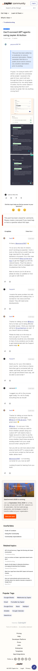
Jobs (19, 645)
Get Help (4, 13)
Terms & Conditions (11, 627)
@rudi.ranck (22, 420)
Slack (18, 606)
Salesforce (7, 615)
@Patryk (30, 321)
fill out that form (21, 328)
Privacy (28, 668)
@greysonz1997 (20, 243)
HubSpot (26, 606)
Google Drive (8, 606)
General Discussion (11, 568)
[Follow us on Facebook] (15, 659)
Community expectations (13, 536)
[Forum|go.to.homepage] (14, 3)
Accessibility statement (25, 627)
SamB (11, 238)
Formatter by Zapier (17, 602)
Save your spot (10, 516)
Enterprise (19, 648)
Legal (22, 668)
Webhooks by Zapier (24, 597)
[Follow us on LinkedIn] (19, 659)
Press (19, 642)
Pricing (19, 633)
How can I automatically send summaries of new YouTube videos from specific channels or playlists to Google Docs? (18, 580)
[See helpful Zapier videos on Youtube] (29, 659)
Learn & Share (16, 13)
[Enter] (3, 8)
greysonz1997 (14, 44)
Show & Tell (8, 575)
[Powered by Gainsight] (19, 623)
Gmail (6, 602)
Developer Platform (19, 639)
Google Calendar (18, 611)
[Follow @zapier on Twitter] (26, 659)
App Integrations (19, 654)
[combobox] (19, 8)
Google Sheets (9, 597)
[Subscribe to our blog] (22, 659)
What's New (5, 18)
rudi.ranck (12, 388)
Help (19, 636)
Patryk (11, 289)
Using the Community (12, 533)
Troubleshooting (9, 22)
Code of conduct (10, 530)
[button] (33, 3)
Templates (19, 651)
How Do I (8, 584)
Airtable (6, 611)
